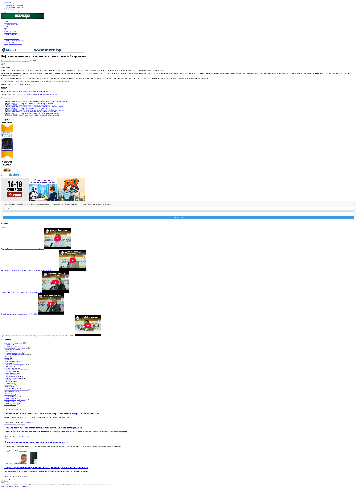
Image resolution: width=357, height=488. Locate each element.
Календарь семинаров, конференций (16, 370)
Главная (6, 21)
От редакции (8, 383)
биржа (28, 81)
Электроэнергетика (10, 23)
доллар (32, 81)
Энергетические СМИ (11, 401)
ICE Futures (11, 81)
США (50, 81)
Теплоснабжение (9, 391)
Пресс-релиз (8, 385)
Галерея (6, 358)
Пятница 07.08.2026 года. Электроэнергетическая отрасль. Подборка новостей (33, 113)
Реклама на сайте (9, 4)
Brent (6, 81)
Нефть (6, 26)
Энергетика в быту (10, 398)
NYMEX (17, 81)
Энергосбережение (10, 33)
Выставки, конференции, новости (15, 354)
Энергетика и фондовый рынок (14, 40)
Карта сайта (3, 482)
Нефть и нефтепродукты (12, 378)
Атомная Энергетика (11, 24)
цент (69, 81)
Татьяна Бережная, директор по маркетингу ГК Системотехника (21, 292)
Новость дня (5, 61)
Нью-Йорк (46, 81)
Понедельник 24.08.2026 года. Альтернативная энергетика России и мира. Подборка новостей (38, 101)
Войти (46, 91)
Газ (5, 28)
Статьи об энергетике (11, 42)
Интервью (7, 363)
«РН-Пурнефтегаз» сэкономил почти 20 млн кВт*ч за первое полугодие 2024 (43, 428)
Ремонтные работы (10, 386)
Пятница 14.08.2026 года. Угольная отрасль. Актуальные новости (29, 108)
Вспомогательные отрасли (12, 353)
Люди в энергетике (10, 31)
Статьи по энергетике (11, 388)
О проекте (7, 2)
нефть (41, 81)
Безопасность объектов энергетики (15, 348)
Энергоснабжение (10, 34)
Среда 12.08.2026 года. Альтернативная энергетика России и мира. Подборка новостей (36, 110)
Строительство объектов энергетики (16, 390)
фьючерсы (64, 81)
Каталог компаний (10, 373)
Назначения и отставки (11, 39)
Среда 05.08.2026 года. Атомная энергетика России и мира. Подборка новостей (33, 115)
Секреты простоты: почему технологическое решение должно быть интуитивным (46, 467)
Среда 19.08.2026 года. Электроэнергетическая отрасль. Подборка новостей (32, 105)
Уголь (6, 29)
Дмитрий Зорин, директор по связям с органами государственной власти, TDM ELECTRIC (30, 270)
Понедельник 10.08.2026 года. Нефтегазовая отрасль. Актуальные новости (32, 111)
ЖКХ (6, 45)
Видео (6, 351)
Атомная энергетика (10, 346)
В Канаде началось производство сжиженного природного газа (36, 442)
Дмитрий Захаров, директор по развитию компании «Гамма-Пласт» (22, 249)
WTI (25, 81)
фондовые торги (57, 81)
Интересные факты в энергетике (14, 365)
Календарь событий (10, 371)
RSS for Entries (9, 9)
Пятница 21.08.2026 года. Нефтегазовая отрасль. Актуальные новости (30, 103)
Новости (7, 380)
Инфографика (8, 366)
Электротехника (9, 395)
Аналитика (8, 344)
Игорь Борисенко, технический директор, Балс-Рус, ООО (19, 314)
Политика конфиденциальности (14, 7)
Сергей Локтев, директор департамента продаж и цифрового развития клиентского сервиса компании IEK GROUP (37, 336)
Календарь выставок (10, 368)
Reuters (21, 81)
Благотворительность (11, 349)
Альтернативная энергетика (13, 44)
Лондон (37, 81)
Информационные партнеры (13, 5)
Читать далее (29, 422)
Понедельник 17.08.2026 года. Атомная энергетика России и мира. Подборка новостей (35, 106)
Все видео (4, 223)
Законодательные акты (11, 361)
